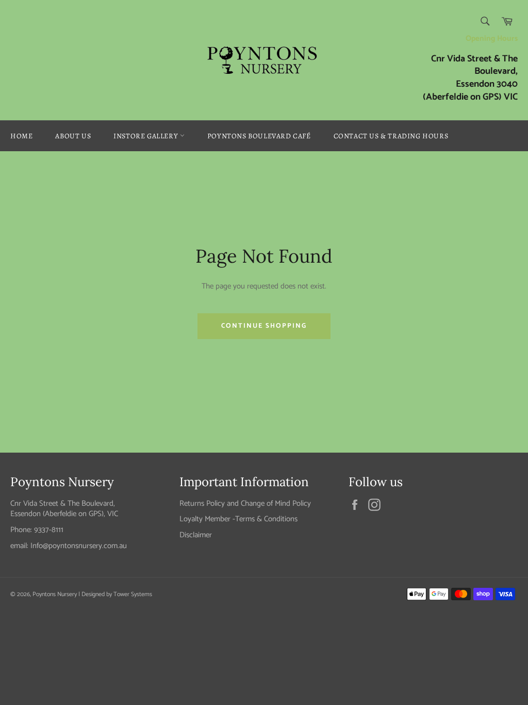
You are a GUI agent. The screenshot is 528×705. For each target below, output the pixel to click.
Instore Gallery (146, 136)
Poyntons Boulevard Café (259, 136)
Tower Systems (132, 594)
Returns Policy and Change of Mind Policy (245, 503)
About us (73, 136)
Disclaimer (195, 534)
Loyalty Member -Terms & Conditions (238, 518)
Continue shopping (264, 326)
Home (21, 136)
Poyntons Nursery (54, 594)
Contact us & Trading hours (391, 136)
